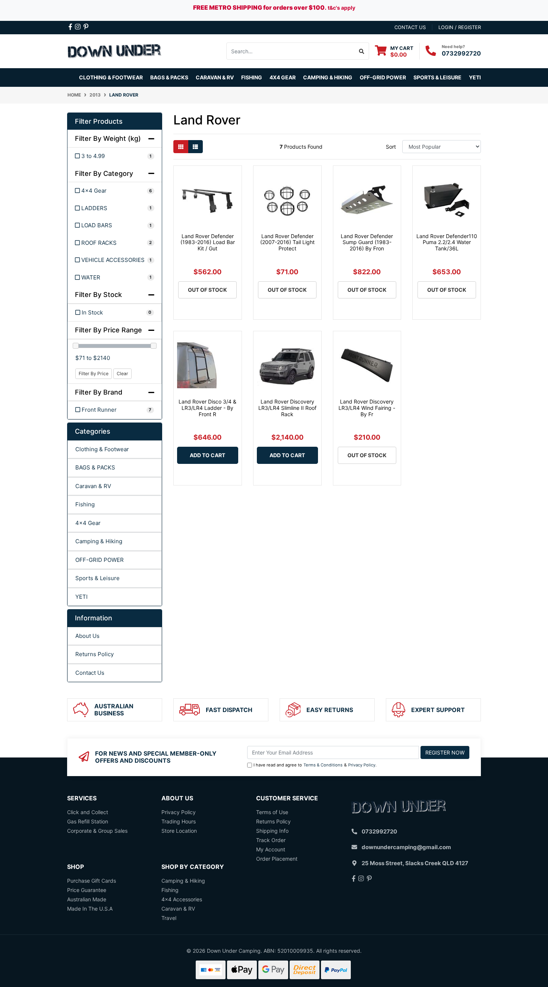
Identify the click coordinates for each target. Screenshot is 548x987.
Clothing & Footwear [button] (111, 77)
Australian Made (86, 899)
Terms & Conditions (323, 765)
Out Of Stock (207, 290)
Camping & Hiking (98, 541)
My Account (270, 849)
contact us (410, 27)
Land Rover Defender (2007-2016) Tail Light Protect (287, 242)
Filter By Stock (98, 294)
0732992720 (461, 53)
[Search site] (362, 51)
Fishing (85, 504)
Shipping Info (272, 831)
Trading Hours (178, 821)
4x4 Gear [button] (283, 77)
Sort (391, 146)
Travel (168, 918)
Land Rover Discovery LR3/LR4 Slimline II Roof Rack (287, 407)
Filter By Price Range (108, 330)
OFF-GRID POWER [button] (383, 77)
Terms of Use (272, 812)
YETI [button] (475, 77)
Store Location (179, 831)
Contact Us (89, 672)
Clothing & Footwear (102, 449)
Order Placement (276, 858)
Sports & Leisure (97, 578)
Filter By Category (104, 173)
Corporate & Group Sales (97, 831)
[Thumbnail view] (180, 146)
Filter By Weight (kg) (108, 138)
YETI (81, 596)
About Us (87, 635)
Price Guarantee (86, 890)
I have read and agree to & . (315, 765)
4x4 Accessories (181, 899)
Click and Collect (87, 812)
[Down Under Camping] (114, 50)
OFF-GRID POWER (99, 559)
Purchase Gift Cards (91, 880)
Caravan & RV (93, 486)
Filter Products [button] (99, 121)
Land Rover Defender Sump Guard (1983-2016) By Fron (367, 242)
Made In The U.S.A (90, 908)
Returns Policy (94, 654)
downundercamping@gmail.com (406, 847)
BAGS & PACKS (95, 467)
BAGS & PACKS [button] (169, 77)
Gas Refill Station (87, 821)
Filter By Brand (98, 392)
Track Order (271, 840)
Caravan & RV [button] (215, 77)
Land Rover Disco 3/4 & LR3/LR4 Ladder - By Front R (207, 407)
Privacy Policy (361, 765)
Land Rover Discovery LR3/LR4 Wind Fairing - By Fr (366, 407)
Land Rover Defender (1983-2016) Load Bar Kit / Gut (207, 242)
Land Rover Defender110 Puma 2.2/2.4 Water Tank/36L (446, 242)
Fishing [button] (251, 77)
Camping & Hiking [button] (327, 77)
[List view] (195, 146)
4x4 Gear (88, 522)
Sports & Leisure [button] (437, 77)
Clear (122, 373)
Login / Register (459, 27)
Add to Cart (207, 455)
